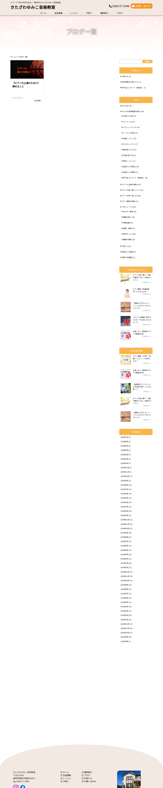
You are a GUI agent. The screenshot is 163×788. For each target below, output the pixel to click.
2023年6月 (124, 598)
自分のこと (127, 234)
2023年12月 (125, 572)
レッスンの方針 (129, 133)
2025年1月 (124, 515)
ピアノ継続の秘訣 (128, 201)
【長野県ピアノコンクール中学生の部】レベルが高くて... (142, 386)
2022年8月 (124, 641)
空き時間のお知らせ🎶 (130, 82)
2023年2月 (124, 615)
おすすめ (125, 106)
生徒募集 (59, 12)
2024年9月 (124, 532)
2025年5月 (124, 498)
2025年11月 (125, 472)
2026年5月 (124, 446)
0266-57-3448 (120, 6)
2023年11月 (125, 576)
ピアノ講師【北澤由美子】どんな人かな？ (141, 290)
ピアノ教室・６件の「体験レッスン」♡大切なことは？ (142, 358)
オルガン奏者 (128, 211)
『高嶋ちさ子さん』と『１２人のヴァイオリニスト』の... (142, 305)
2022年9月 (124, 637)
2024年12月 (125, 519)
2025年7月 (124, 489)
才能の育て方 (128, 155)
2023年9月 (124, 585)
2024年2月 (124, 563)
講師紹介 (104, 12)
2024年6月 (124, 545)
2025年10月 (125, 476)
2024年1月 (124, 567)
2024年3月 (124, 559)
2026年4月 (124, 450)
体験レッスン (128, 138)
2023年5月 (124, 602)
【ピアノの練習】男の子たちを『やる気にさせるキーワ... (142, 319)
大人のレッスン (129, 144)
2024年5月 (124, 550)
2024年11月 (125, 524)
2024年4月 (124, 554)
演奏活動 (126, 222)
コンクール (127, 121)
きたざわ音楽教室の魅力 (131, 111)
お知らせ (125, 76)
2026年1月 (124, 463)
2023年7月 (124, 593)
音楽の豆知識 (127, 257)
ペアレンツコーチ (129, 127)
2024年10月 (125, 528)
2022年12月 (125, 624)
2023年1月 (124, 619)
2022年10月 (125, 632)
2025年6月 (124, 493)
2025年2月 (124, 511)
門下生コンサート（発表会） (132, 87)
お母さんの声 (128, 116)
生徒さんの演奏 (129, 172)
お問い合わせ (143, 6)
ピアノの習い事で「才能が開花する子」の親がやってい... (142, 277)
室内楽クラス (128, 149)
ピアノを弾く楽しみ (129, 195)
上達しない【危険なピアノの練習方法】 (142, 332)
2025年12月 (125, 467)
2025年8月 (124, 485)
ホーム (43, 12)
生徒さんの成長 (129, 166)
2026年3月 (124, 454)
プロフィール (127, 207)
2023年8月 (124, 589)
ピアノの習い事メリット (131, 190)
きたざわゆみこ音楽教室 (32, 7)
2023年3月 (124, 611)
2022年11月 (125, 628)
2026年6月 (124, 441)
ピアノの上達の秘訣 (129, 184)
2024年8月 (124, 537)
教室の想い (127, 217)
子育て (89, 12)
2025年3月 (124, 506)
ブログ (120, 12)
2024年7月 (124, 541)
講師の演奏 (127, 239)
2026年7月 (124, 437)
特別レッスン (128, 161)
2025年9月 (124, 480)
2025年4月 (124, 502)
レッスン (74, 12)
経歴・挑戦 (127, 228)
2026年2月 (124, 459)
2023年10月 (125, 580)
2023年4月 (124, 606)
